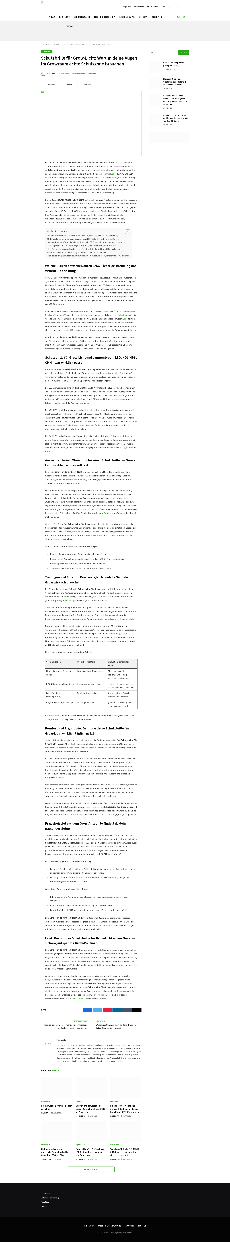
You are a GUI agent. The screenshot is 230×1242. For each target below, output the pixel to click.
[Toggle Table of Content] (126, 231)
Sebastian (53, 74)
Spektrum (109, 373)
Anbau (52, 17)
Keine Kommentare (79, 74)
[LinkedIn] (31, 181)
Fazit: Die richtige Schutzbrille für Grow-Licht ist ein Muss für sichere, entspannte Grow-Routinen (88, 255)
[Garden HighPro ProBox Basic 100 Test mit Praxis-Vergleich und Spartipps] (91, 1131)
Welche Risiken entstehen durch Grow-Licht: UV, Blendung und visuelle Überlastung (83, 235)
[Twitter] (31, 175)
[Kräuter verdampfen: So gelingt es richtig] (56, 1087)
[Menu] (43, 17)
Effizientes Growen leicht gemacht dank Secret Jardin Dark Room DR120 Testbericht (125, 1108)
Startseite (44, 44)
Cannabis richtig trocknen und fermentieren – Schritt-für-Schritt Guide (175, 118)
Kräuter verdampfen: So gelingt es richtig (56, 1107)
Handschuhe (77, 998)
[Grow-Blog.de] (61, 6)
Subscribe (181, 17)
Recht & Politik (127, 17)
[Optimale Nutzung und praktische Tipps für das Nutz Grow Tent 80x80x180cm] (56, 1131)
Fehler (71, 475)
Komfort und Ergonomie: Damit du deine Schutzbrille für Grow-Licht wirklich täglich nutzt (85, 249)
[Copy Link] (31, 200)
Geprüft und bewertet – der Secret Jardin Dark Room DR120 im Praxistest (91, 1108)
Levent (45, 1113)
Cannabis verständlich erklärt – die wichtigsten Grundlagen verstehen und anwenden (175, 100)
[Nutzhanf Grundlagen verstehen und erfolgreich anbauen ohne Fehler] (155, 83)
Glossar (162, 7)
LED (113, 173)
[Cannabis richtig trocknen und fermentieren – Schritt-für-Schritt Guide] (155, 120)
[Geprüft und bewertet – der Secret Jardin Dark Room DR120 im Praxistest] (91, 1087)
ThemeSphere (127, 1233)
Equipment (64, 17)
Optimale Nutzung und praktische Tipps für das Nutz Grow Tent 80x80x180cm (55, 1152)
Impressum (127, 7)
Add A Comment (91, 1169)
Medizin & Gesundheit (104, 17)
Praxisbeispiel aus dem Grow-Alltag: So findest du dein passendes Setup (78, 252)
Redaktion (154, 7)
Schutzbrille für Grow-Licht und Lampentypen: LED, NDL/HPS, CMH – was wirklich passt (84, 239)
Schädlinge (70, 600)
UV (46, 311)
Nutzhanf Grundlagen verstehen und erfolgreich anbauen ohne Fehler (174, 82)
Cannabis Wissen (82, 17)
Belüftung (108, 513)
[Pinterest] (31, 188)
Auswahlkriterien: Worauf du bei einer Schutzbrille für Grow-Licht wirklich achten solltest (85, 242)
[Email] (31, 194)
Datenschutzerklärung (141, 7)
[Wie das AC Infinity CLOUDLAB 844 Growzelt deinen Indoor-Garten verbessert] (125, 1131)
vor (124, 318)
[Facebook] (31, 169)
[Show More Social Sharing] (99, 84)
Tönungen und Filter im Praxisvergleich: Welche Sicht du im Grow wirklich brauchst (82, 245)
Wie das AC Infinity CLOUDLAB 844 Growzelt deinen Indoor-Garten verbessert (124, 1152)
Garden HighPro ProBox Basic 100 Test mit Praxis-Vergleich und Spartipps (90, 1152)
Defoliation (77, 531)
